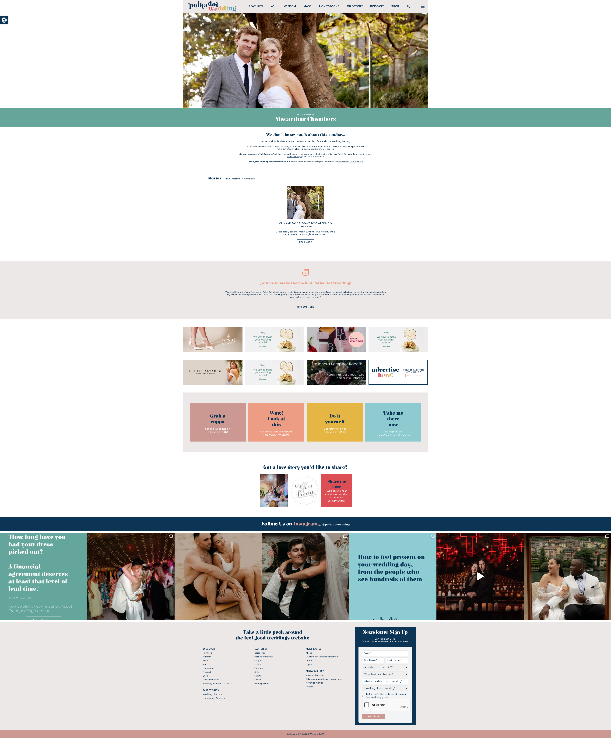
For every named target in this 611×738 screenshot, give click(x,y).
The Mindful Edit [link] (211, 679)
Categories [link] (259, 653)
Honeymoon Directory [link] (214, 698)
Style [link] (256, 672)
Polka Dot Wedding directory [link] (336, 141)
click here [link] (315, 149)
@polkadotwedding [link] (336, 524)
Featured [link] (256, 6)
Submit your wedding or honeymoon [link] (324, 679)
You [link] (273, 6)
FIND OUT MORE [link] (305, 307)
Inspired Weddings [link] (263, 657)
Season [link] (257, 679)
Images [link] (258, 660)
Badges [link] (309, 686)
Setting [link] (258, 676)
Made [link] (308, 6)
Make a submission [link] (315, 675)
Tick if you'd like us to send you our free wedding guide (386, 696)
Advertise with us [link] (314, 683)
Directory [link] (355, 6)
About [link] (309, 653)
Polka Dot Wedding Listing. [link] (290, 149)
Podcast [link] (377, 6)
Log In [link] (309, 664)
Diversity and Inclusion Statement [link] (322, 657)
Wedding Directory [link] (212, 694)
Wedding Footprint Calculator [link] (217, 683)
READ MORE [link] (305, 242)
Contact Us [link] (311, 660)
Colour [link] (257, 664)
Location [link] (258, 668)
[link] (4, 20)
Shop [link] (395, 6)
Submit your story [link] (336, 501)
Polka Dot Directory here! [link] (350, 161)
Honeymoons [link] (329, 6)
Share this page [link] (294, 156)
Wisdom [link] (290, 6)
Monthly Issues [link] (261, 683)
